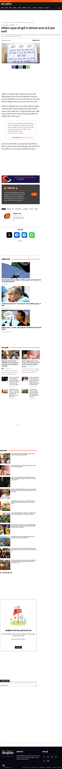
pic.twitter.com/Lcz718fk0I (15, 133)
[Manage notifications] (3, 765)
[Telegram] (20, 67)
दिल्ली (13, 209)
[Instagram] (54, 1)
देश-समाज (3, 25)
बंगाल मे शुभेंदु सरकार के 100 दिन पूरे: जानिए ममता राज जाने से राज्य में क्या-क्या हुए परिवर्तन (31, 363)
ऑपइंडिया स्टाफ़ (35, 40)
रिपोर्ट (7, 25)
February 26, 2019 (26, 137)
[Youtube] (61, 1)
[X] (57, 1)
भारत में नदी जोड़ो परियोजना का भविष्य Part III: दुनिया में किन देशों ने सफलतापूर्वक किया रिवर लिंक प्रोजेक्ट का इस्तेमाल (34, 393)
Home (2, 22)
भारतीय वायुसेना (25, 209)
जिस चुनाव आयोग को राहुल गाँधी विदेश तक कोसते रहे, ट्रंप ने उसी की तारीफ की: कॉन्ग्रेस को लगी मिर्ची (10, 364)
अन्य (11, 22)
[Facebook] (52, 1)
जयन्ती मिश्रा (24, 366)
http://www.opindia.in (17, 216)
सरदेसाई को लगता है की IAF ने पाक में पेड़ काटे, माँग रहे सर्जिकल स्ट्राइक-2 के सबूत (21, 304)
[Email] (24, 67)
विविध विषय (7, 22)
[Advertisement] (10, 411)
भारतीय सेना (31, 209)
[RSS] (56, 1)
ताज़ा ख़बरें (3, 450)
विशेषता (3, 368)
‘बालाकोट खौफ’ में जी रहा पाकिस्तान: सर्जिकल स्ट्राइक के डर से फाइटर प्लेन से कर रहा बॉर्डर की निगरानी (21, 281)
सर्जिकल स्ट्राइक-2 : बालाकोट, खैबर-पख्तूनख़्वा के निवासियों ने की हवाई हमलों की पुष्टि (21, 328)
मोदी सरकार (36, 209)
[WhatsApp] (59, 1)
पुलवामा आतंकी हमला (18, 209)
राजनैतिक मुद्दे (4, 358)
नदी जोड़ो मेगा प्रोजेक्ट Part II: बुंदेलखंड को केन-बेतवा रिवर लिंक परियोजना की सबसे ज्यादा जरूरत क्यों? (23, 537)
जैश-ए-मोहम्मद (9, 209)
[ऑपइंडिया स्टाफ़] (7, 217)
